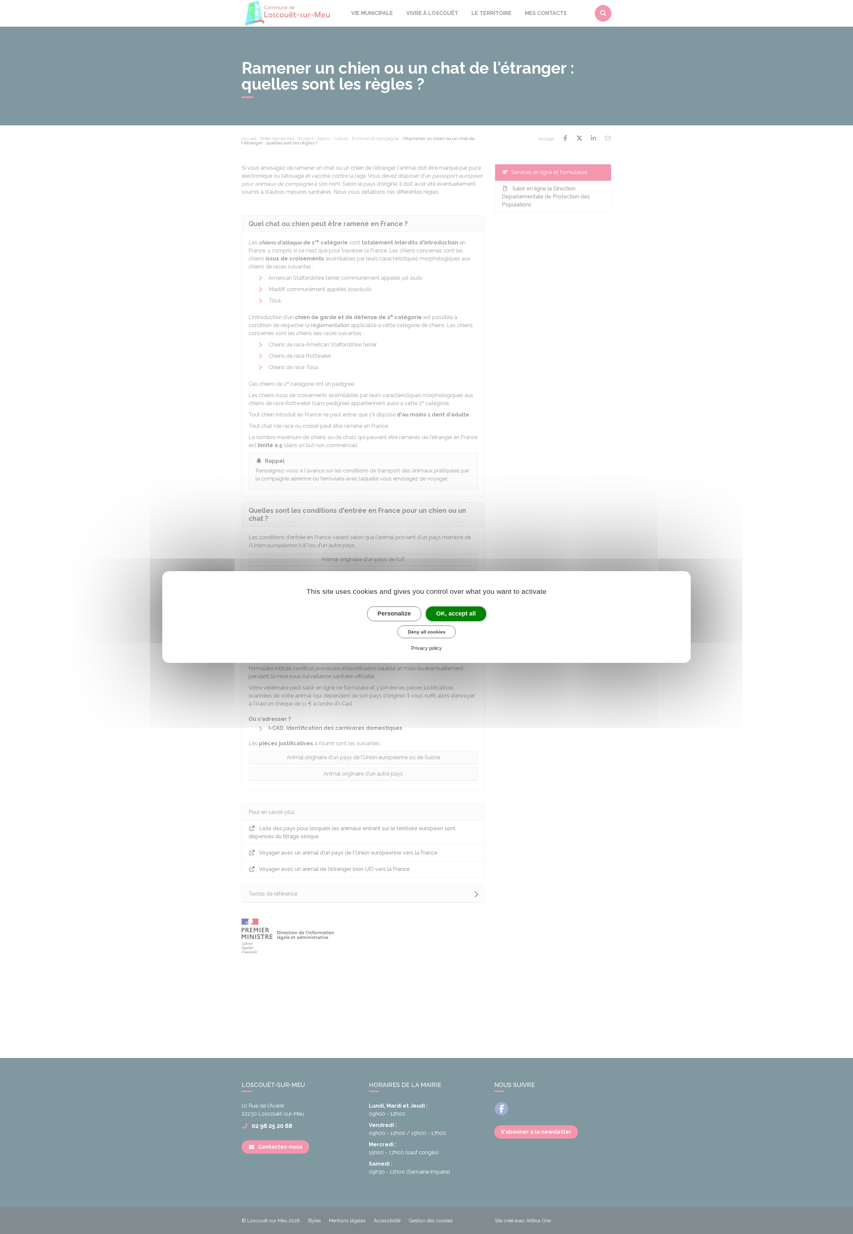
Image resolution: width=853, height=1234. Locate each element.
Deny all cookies (426, 632)
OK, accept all (456, 613)
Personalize (394, 613)
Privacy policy (426, 648)
